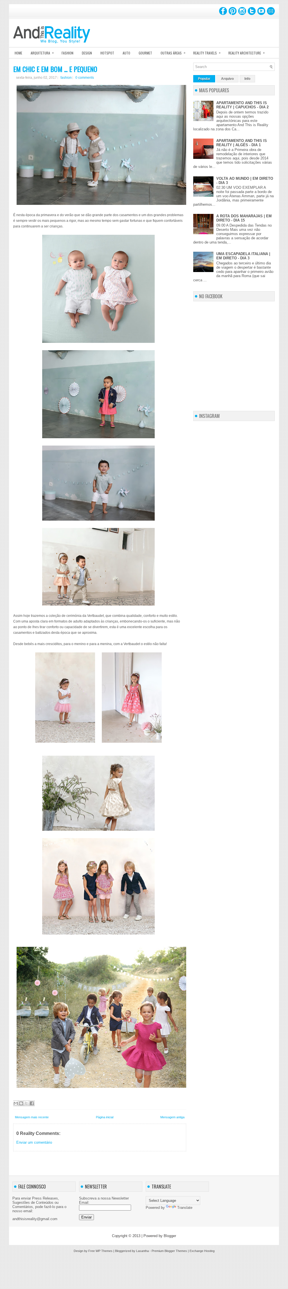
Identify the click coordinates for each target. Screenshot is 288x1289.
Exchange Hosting (202, 1251)
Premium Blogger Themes (169, 1251)
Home (18, 53)
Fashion (67, 53)
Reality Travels (206, 52)
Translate (184, 1207)
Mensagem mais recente (32, 1117)
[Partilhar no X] (26, 1103)
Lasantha (142, 1251)
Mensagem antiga (172, 1117)
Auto (126, 53)
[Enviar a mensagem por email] (16, 1103)
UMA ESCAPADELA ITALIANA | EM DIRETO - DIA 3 (243, 256)
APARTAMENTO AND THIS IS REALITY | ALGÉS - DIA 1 (241, 143)
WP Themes (104, 1251)
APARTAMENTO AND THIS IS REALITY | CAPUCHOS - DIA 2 (242, 105)
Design (87, 53)
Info (247, 79)
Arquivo (227, 79)
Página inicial (104, 1117)
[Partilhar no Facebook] (32, 1103)
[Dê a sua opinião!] (21, 1103)
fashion (66, 78)
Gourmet (145, 53)
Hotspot (107, 53)
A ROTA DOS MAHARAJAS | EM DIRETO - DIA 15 (244, 218)
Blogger (170, 1236)
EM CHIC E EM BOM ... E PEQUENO (55, 68)
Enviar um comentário (34, 1142)
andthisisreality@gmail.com (34, 1219)
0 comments (84, 78)
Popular (204, 79)
